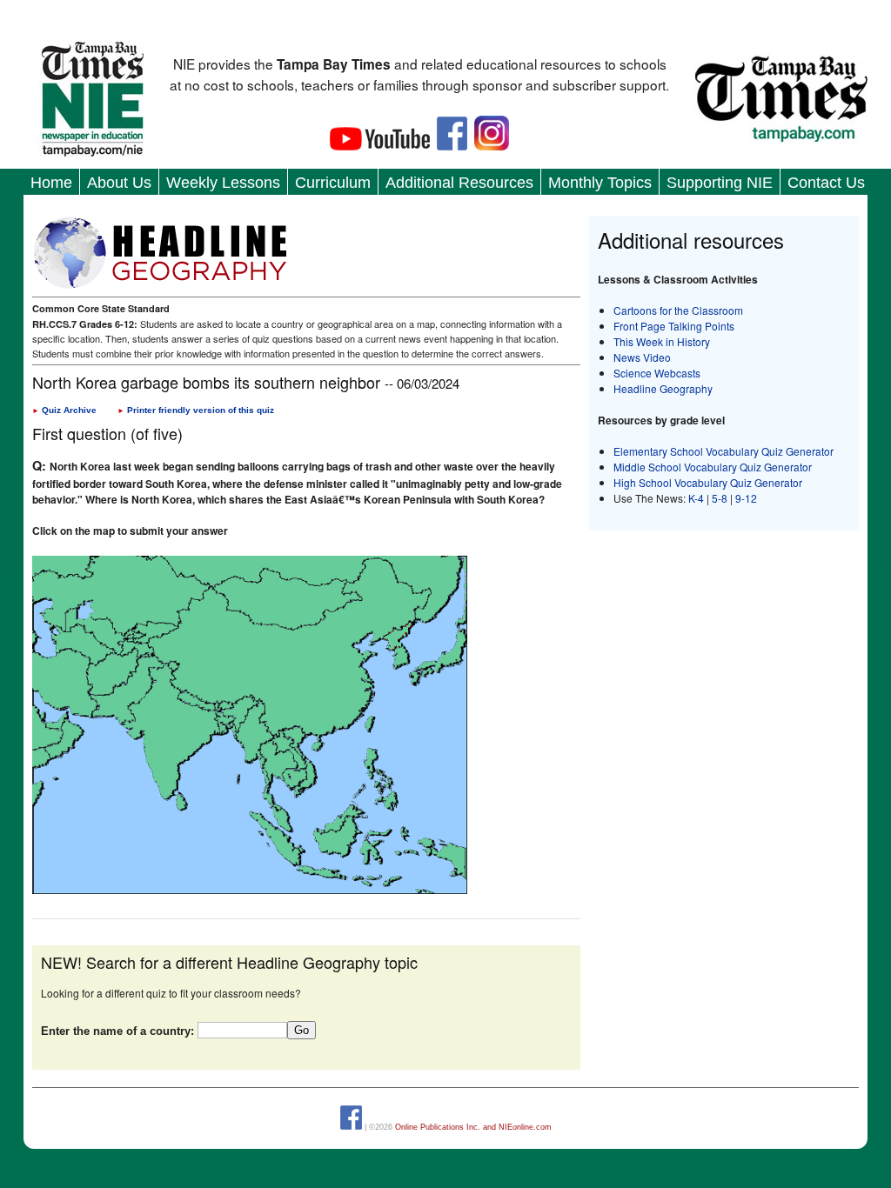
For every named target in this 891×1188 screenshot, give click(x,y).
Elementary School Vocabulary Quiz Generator (723, 451)
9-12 (746, 498)
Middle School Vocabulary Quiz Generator (712, 466)
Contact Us (826, 182)
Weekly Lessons (223, 182)
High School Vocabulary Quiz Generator (707, 482)
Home (51, 182)
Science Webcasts (656, 372)
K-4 (696, 498)
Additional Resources (459, 182)
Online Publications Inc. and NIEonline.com (473, 1127)
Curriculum (333, 182)
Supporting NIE (720, 182)
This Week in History (661, 341)
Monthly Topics (600, 182)
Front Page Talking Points (673, 325)
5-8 (721, 498)
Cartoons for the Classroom (678, 310)
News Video (642, 357)
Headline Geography (663, 388)
